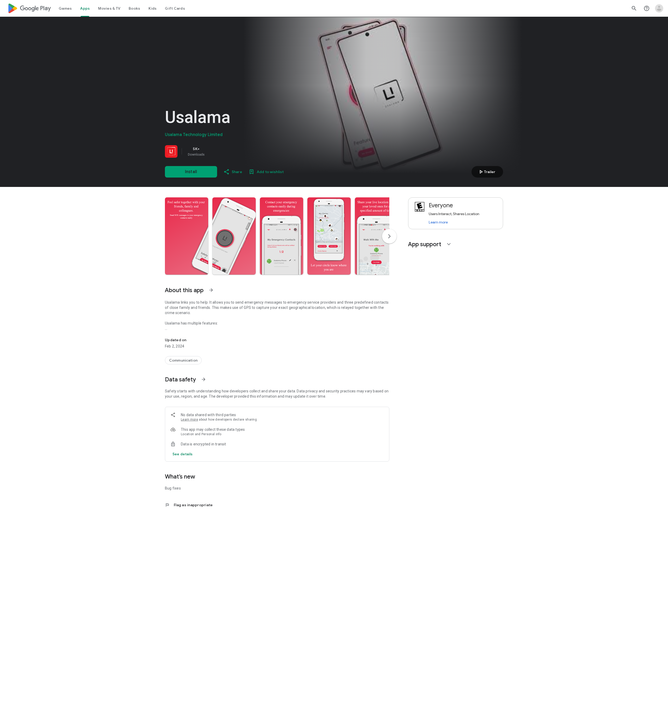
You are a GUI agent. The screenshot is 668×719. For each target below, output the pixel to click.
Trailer (486, 172)
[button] (186, 236)
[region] (238, 151)
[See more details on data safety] (182, 454)
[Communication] (183, 360)
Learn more (189, 419)
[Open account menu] (659, 8)
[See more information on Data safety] (203, 379)
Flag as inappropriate (189, 505)
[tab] (65, 8)
